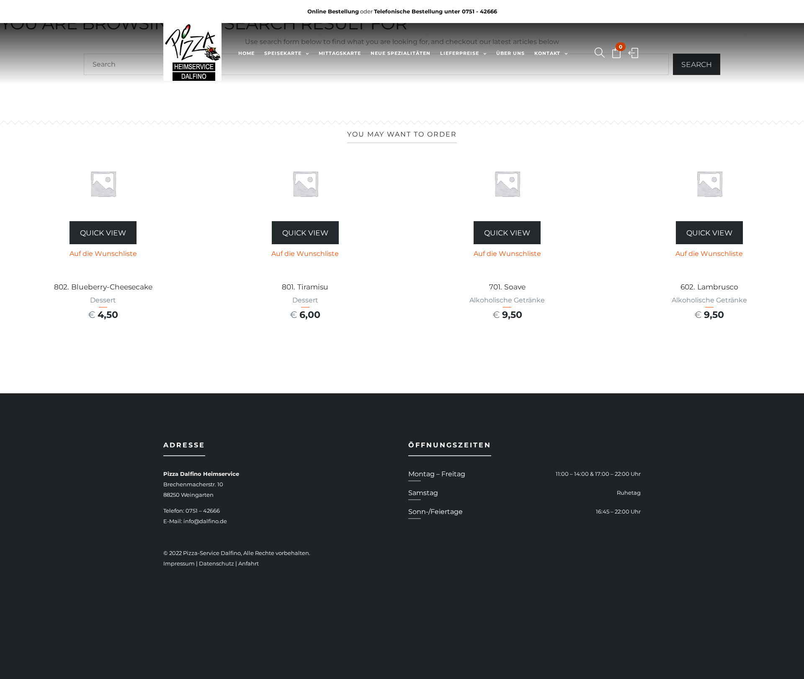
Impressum (179, 563)
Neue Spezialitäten (400, 53)
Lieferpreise (459, 53)
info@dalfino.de (205, 521)
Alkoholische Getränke (507, 300)
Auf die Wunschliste (103, 254)
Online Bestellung (333, 11)
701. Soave (507, 286)
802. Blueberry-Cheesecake (103, 286)
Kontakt (547, 53)
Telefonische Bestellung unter (435, 11)
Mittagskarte (340, 53)
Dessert (103, 300)
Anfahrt (248, 563)
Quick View (103, 232)
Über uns (510, 53)
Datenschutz (216, 563)
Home (246, 53)
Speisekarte (283, 53)
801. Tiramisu (305, 286)
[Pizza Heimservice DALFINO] (192, 53)
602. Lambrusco (709, 286)
